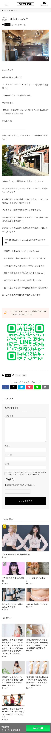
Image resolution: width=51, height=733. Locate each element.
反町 (24, 375)
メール (8, 455)
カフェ (18, 375)
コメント (9, 416)
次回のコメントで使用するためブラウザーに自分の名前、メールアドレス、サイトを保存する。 (27, 473)
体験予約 (37, 728)
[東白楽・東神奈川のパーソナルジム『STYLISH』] (25, 4)
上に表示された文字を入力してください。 (20, 485)
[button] (5, 387)
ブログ (7, 25)
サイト (7, 464)
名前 (7, 446)
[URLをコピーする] (45, 387)
